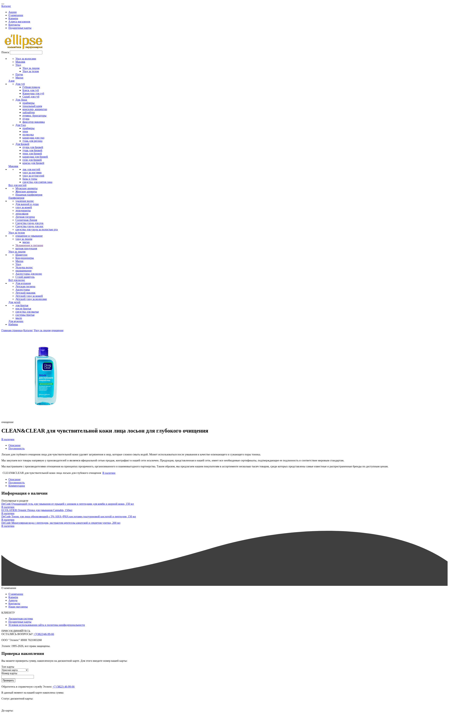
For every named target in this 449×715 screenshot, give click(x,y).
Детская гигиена (25, 286)
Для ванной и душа (27, 204)
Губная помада (31, 87)
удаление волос (24, 200)
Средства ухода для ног (29, 226)
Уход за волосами (25, 58)
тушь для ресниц (32, 140)
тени (25, 131)
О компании (15, 15)
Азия (11, 80)
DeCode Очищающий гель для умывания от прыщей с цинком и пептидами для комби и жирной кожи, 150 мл (67, 503)
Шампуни (21, 254)
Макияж (20, 61)
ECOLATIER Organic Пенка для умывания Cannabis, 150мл (36, 510)
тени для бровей (32, 153)
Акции (12, 12)
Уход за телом (30, 71)
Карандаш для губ (33, 93)
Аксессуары (22, 289)
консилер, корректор (34, 109)
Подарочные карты (19, 27)
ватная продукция (26, 248)
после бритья (23, 308)
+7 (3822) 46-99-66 (64, 686)
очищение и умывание (29, 235)
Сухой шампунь (25, 276)
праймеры (28, 102)
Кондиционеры (24, 257)
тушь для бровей (32, 150)
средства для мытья (27, 311)
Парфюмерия (16, 197)
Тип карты (7, 666)
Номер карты (9, 673)
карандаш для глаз (33, 137)
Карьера (13, 18)
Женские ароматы (26, 191)
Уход (18, 64)
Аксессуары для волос (28, 273)
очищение (57, 330)
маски (26, 242)
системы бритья (24, 314)
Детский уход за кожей (29, 295)
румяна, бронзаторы (34, 115)
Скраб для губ (30, 96)
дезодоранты (23, 210)
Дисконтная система (20, 618)
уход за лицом (23, 238)
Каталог (6, 6)
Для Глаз (20, 125)
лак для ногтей (31, 169)
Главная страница (12, 330)
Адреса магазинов (19, 21)
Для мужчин (15, 321)
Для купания (23, 283)
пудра (25, 118)
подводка (28, 134)
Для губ (20, 83)
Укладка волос (24, 267)
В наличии (7, 439)
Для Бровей (22, 144)
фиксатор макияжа (33, 121)
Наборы (13, 324)
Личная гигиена (25, 216)
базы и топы (29, 178)
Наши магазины (18, 606)
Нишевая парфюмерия (28, 194)
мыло (18, 318)
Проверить (8, 680)
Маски (19, 77)
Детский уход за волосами (31, 299)
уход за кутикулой (33, 175)
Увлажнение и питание (29, 245)
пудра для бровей (32, 147)
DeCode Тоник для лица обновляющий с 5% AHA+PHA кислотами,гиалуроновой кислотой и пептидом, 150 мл (68, 516)
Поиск (5, 52)
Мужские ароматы (26, 188)
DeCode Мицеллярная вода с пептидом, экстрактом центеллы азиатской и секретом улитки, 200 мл (60, 522)
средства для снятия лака (37, 182)
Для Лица (21, 99)
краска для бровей (33, 163)
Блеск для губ (30, 90)
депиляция (21, 213)
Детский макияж (25, 292)
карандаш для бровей (35, 156)
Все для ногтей (17, 185)
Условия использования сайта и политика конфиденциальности (46, 624)
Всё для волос (16, 280)
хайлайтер (28, 112)
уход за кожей (23, 207)
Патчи (19, 74)
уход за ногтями (32, 172)
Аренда (12, 600)
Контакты (14, 24)
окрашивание (23, 270)
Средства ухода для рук (29, 223)
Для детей (14, 302)
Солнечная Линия (26, 219)
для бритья (21, 305)
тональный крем (32, 106)
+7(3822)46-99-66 (43, 634)
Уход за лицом (30, 68)
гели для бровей (32, 159)
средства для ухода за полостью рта (36, 229)
